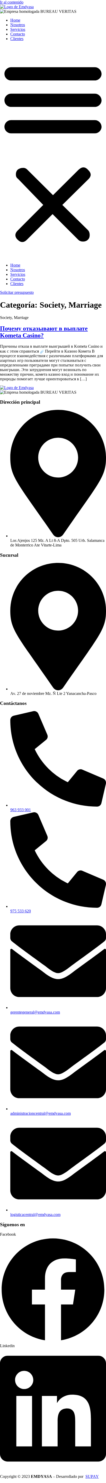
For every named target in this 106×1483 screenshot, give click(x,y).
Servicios (17, 29)
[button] (53, 152)
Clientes (16, 38)
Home (15, 20)
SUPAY (92, 1476)
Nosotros (17, 25)
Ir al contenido (11, 2)
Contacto (17, 34)
